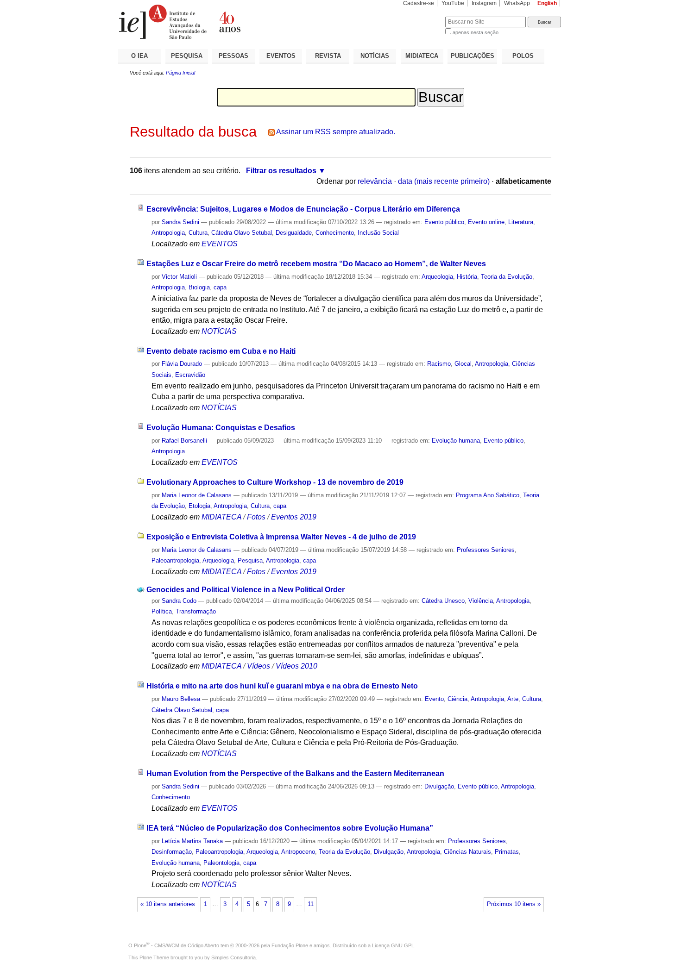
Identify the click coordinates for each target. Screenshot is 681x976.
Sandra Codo (179, 600)
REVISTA (328, 55)
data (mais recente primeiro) (444, 181)
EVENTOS (281, 55)
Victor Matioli (179, 276)
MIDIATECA (421, 55)
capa (220, 287)
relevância (375, 181)
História (467, 276)
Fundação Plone (289, 945)
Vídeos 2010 (296, 666)
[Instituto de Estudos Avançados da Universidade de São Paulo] (229, 22)
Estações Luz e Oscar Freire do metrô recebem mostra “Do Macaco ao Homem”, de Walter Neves (316, 264)
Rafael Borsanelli (184, 440)
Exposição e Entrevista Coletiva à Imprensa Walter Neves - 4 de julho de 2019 (281, 537)
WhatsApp (517, 3)
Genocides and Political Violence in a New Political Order (245, 590)
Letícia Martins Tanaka (192, 841)
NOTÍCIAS (374, 55)
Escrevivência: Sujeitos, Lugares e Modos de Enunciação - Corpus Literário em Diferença (303, 209)
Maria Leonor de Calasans (197, 495)
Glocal (463, 363)
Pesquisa (250, 560)
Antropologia (168, 232)
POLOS (523, 55)
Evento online (486, 222)
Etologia (199, 505)
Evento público (444, 222)
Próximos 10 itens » (514, 904)
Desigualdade (294, 232)
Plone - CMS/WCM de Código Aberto (176, 945)
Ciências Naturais (467, 851)
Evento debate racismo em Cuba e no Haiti (221, 351)
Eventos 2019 (293, 517)
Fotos (256, 517)
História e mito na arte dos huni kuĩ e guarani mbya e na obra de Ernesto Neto (282, 686)
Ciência (457, 698)
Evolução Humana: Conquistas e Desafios (220, 428)
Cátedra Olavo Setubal (241, 232)
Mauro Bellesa (181, 698)
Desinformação (171, 851)
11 (311, 904)
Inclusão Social (378, 232)
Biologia (199, 287)
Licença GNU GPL (393, 945)
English (547, 3)
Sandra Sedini (180, 222)
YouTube (452, 3)
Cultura (198, 232)
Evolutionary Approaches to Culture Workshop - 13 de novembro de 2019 (275, 482)
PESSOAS (233, 55)
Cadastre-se (418, 3)
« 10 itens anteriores (167, 904)
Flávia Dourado (182, 363)
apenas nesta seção (475, 32)
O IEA (139, 55)
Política (161, 611)
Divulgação (439, 786)
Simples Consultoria (233, 957)
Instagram (484, 3)
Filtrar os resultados (281, 171)
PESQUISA (186, 55)
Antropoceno (298, 851)
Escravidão (190, 374)
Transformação (196, 611)
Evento (434, 698)
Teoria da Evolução (506, 276)
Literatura (520, 222)
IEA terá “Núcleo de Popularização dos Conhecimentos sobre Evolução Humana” (289, 828)
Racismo (439, 363)
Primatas (507, 851)
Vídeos (258, 666)
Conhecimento (334, 232)
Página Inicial (180, 72)
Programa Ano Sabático (487, 495)
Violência (480, 600)
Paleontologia (221, 862)
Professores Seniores (486, 549)
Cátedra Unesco (443, 600)
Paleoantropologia (175, 560)
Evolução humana (456, 440)
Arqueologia (437, 276)
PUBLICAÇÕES (472, 55)
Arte (512, 698)
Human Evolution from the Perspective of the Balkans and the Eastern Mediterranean (295, 773)
